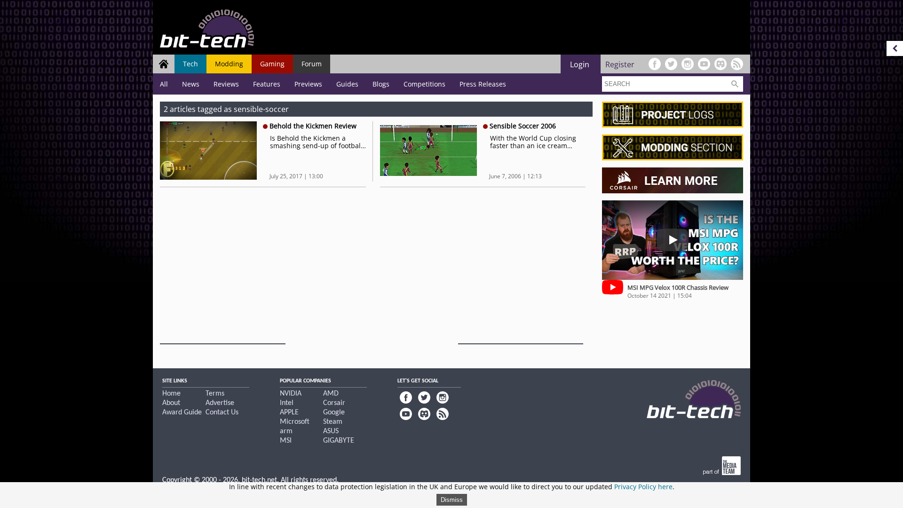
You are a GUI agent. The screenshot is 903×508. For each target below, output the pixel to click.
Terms (215, 393)
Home (171, 393)
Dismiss (452, 499)
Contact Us (222, 412)
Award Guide (182, 412)
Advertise (220, 403)
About (171, 403)
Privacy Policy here (643, 486)
